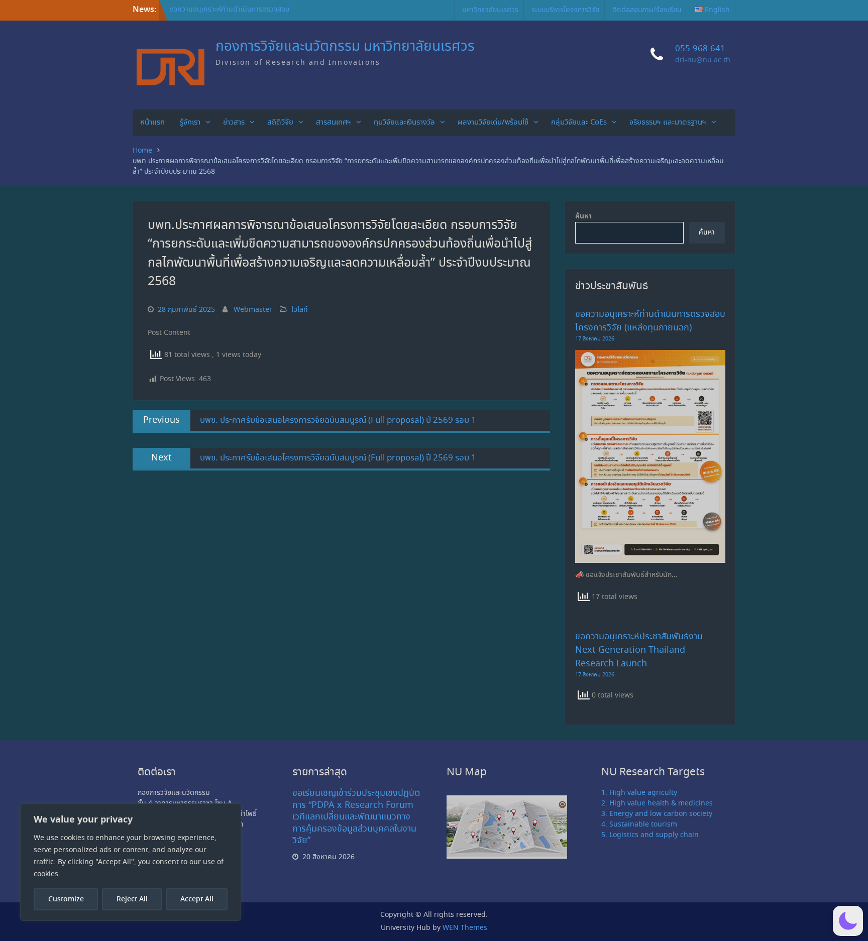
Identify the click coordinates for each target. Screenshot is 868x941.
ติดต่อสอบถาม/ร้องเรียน (647, 10)
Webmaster (253, 310)
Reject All (132, 899)
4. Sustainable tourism (639, 824)
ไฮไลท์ (299, 310)
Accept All (196, 899)
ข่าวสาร (234, 122)
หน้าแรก (152, 122)
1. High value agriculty (639, 793)
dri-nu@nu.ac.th (702, 60)
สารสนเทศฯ (333, 122)
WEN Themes (465, 928)
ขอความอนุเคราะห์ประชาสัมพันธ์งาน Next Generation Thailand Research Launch (639, 650)
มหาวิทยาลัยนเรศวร (490, 10)
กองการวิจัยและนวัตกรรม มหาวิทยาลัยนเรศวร (345, 47)
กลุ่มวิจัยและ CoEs (579, 122)
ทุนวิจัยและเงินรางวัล (404, 122)
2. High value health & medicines (657, 803)
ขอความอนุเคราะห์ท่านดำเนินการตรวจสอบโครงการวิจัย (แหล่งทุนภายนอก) (229, 15)
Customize (66, 899)
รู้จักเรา (190, 122)
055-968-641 (700, 49)
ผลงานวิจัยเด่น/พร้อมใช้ (493, 122)
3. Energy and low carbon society (656, 814)
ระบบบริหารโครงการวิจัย (565, 10)
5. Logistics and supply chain (650, 835)
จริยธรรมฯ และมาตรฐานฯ (667, 122)
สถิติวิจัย (280, 122)
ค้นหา (583, 216)
